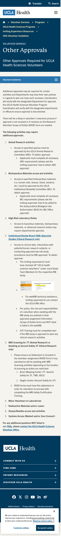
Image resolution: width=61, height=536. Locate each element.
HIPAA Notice (14, 506)
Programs (40, 22)
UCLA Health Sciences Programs (19, 26)
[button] (35, 3)
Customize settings (21, 528)
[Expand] (55, 461)
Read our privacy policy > (43, 521)
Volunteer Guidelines (12, 79)
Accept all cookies (45, 528)
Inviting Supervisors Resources (18, 31)
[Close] (54, 511)
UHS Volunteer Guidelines (16, 35)
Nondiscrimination (45, 506)
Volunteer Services (20, 22)
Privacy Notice (29, 506)
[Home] (4, 22)
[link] (14, 497)
